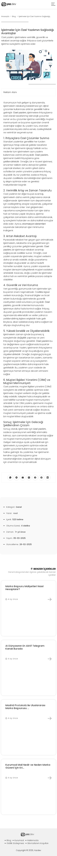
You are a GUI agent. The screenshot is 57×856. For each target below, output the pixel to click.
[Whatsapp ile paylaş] (10, 477)
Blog (9, 840)
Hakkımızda (32, 840)
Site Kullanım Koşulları (37, 843)
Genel (19, 507)
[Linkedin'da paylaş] (47, 477)
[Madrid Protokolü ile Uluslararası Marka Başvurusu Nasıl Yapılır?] (49, 718)
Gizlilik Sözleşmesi (15, 843)
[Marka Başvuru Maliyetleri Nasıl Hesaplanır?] (49, 599)
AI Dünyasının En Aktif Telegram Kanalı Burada (24, 647)
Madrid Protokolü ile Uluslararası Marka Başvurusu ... (25, 707)
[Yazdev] (8, 4)
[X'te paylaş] (29, 477)
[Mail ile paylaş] (22, 477)
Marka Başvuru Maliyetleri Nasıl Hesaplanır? (24, 588)
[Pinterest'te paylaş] (41, 477)
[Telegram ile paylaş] (16, 477)
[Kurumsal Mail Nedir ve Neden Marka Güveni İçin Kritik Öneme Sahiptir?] (49, 778)
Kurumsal (19, 840)
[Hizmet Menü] (53, 4)
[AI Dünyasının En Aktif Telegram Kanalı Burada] (49, 659)
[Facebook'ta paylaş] (35, 477)
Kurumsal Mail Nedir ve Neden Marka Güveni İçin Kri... (27, 766)
